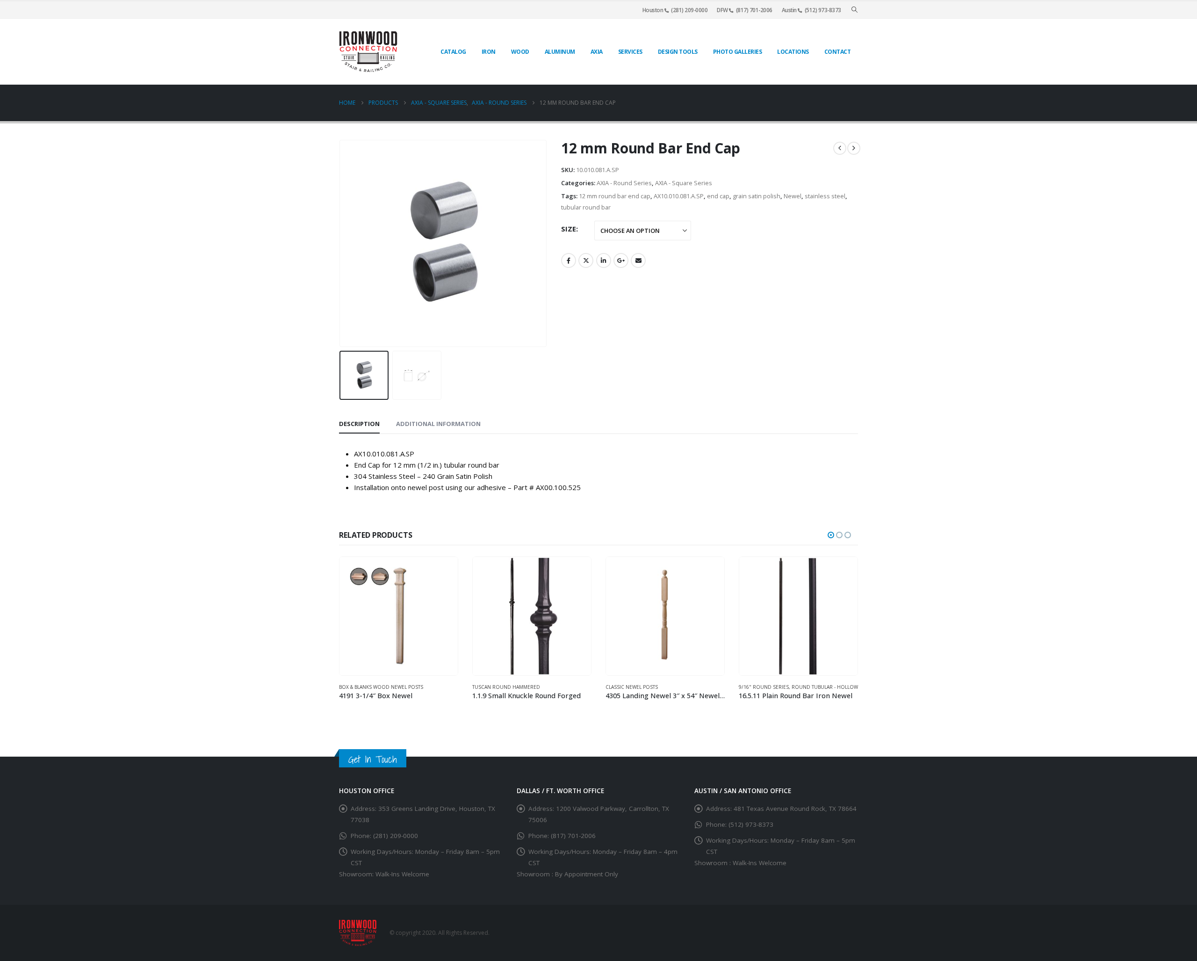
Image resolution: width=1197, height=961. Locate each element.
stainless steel (825, 196)
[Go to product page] (398, 616)
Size (568, 228)
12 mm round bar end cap (614, 196)
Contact (837, 52)
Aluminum (560, 52)
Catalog (453, 52)
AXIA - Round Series (624, 183)
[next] (853, 148)
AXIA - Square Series (683, 183)
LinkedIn (603, 260)
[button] (854, 10)
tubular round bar (586, 207)
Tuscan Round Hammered (506, 687)
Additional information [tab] (438, 423)
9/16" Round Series (764, 687)
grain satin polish (756, 196)
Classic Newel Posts (632, 687)
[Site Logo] (368, 51)
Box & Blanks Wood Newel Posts (381, 687)
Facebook (568, 260)
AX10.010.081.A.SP (679, 196)
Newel (792, 196)
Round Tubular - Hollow (825, 687)
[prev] (839, 148)
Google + (620, 260)
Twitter (585, 260)
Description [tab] (359, 423)
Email (638, 260)
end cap (718, 196)
